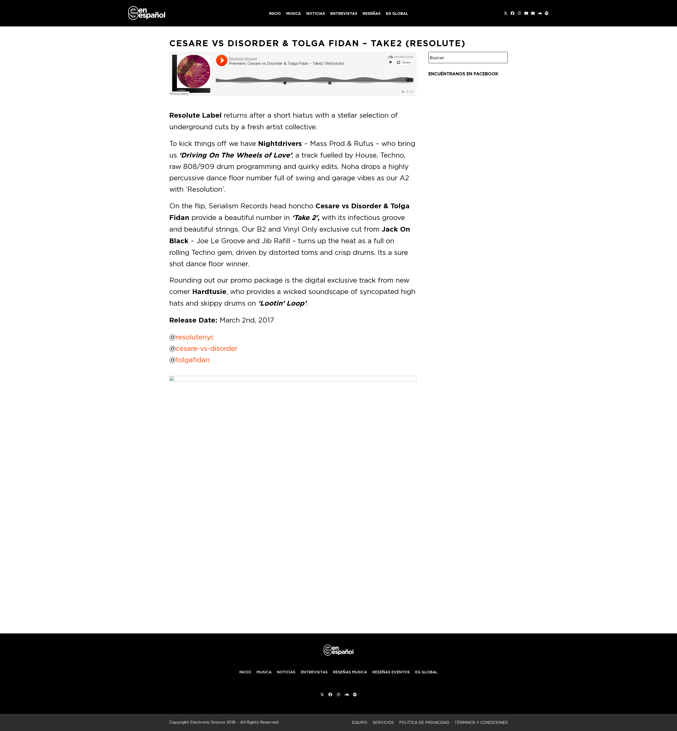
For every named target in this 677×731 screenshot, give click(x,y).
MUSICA (264, 672)
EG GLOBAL (426, 672)
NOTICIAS (286, 672)
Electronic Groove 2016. (213, 722)
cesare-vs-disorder (206, 348)
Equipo (359, 722)
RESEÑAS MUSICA (350, 672)
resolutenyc (195, 337)
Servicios (383, 722)
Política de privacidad (424, 722)
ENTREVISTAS (314, 672)
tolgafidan (193, 359)
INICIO (245, 672)
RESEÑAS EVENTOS (391, 672)
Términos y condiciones (481, 722)
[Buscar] (499, 57)
